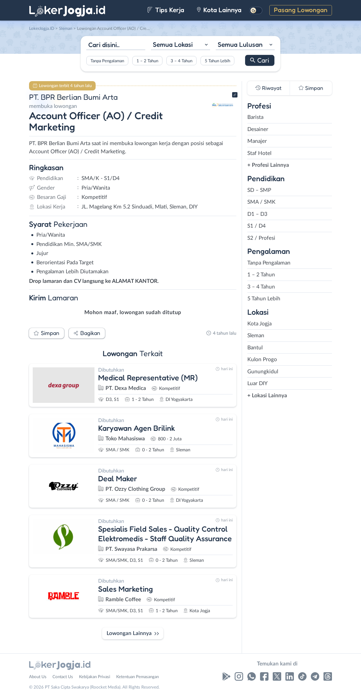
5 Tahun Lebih (217, 61)
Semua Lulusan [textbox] (240, 44)
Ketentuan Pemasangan (137, 677)
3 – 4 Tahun (181, 61)
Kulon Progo (262, 359)
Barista (255, 117)
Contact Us (62, 677)
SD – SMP (259, 190)
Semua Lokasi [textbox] (173, 44)
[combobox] (180, 45)
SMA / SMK (261, 202)
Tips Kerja (168, 10)
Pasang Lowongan (300, 10)
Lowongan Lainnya (129, 633)
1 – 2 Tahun (147, 61)
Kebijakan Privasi (94, 677)
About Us (38, 677)
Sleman (255, 335)
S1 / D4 (256, 226)
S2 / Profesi (261, 238)
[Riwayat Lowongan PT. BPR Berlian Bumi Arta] (222, 115)
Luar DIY (257, 383)
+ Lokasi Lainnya (267, 395)
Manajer (257, 141)
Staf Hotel (259, 153)
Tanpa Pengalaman (107, 61)
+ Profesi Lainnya (268, 165)
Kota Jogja (259, 324)
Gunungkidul (262, 371)
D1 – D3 (257, 214)
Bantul (255, 347)
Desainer (257, 129)
